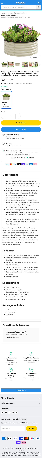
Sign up (31, 428)
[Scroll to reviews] (21, 77)
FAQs (11, 448)
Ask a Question (14, 337)
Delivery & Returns (20, 448)
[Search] (38, 7)
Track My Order (32, 448)
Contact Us (21, 450)
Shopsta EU (37, 455)
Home (3, 13)
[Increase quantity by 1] (18, 116)
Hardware (9, 13)
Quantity (3, 112)
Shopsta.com (30, 455)
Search (5, 448)
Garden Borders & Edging (9, 15)
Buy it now (21, 129)
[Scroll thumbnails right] (39, 64)
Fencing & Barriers (19, 13)
